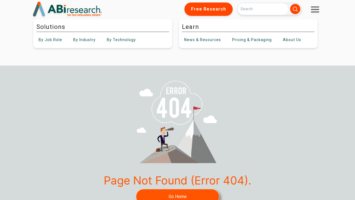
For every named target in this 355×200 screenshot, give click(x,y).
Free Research (208, 9)
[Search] (295, 9)
